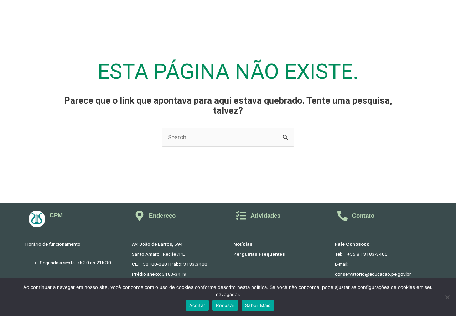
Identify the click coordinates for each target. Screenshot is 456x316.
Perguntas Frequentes (259, 254)
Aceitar (197, 305)
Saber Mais (258, 305)
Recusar (225, 305)
